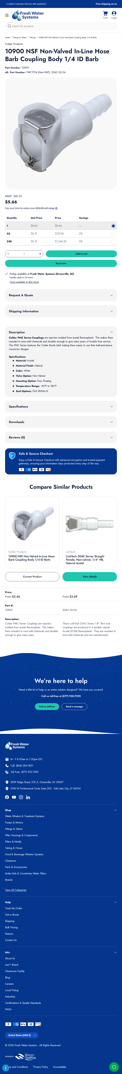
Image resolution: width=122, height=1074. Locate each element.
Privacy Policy (40, 1067)
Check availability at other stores (24, 282)
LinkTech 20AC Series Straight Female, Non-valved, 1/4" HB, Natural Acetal (85, 559)
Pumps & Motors (14, 822)
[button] (105, 15)
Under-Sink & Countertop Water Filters (25, 873)
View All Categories (16, 890)
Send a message (74, 706)
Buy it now (61, 263)
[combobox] (61, 26)
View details (90, 576)
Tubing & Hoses (14, 848)
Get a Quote (12, 915)
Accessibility (59, 1067)
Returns (9, 934)
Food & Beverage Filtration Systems (24, 854)
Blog (7, 977)
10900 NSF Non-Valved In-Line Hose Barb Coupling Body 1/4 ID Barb (68, 37)
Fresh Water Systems (26, 1045)
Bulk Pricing (11, 927)
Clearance (10, 861)
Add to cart (81, 253)
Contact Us (11, 940)
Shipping (9, 921)
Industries (10, 996)
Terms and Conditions (16, 1067)
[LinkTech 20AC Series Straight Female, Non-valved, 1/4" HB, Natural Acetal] (90, 524)
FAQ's (8, 1009)
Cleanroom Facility (14, 971)
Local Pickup (12, 990)
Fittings (33, 37)
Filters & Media (13, 841)
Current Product (32, 576)
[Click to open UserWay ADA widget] (5, 1068)
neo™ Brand (11, 965)
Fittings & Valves (20, 37)
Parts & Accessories (16, 867)
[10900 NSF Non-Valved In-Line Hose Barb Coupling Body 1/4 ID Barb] (32, 524)
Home (7, 37)
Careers (9, 984)
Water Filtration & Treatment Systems (24, 816)
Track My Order (13, 908)
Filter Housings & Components (21, 835)
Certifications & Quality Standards (23, 1003)
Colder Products (14, 44)
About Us (10, 958)
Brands (9, 880)
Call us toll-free (47, 706)
